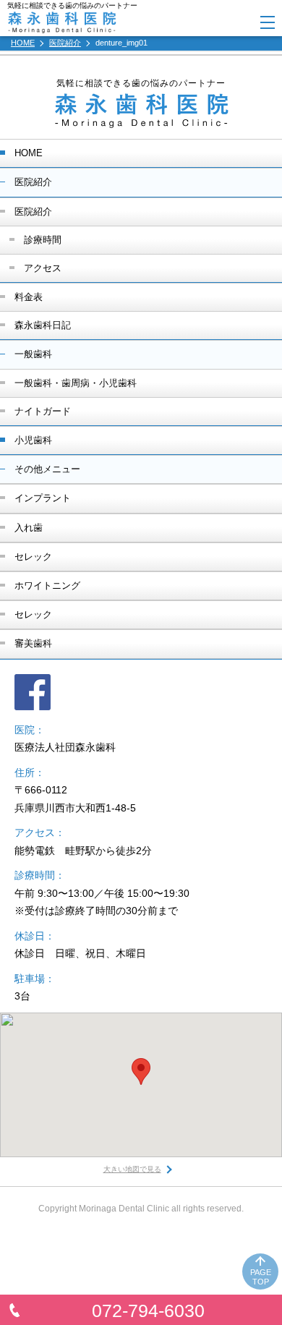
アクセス (42, 268)
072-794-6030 (148, 1310)
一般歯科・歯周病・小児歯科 (75, 383)
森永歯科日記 (42, 325)
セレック (33, 556)
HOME (28, 153)
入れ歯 (28, 527)
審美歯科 (33, 643)
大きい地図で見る (132, 1169)
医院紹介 (33, 211)
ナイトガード (42, 411)
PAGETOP (260, 1277)
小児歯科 (33, 440)
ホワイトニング (47, 585)
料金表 (28, 296)
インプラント (42, 498)
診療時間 (42, 239)
